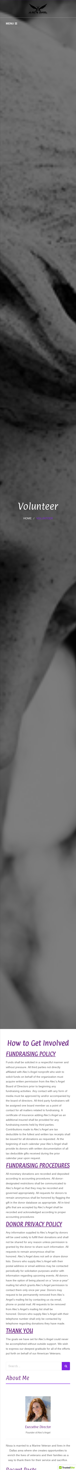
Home (27, 518)
